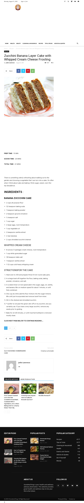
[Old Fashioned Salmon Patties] (34, 449)
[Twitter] (68, 1)
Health (12, 43)
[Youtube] (78, 1)
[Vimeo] (71, 1)
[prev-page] (5, 412)
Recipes (41, 43)
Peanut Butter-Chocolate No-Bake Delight (45, 457)
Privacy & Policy (62, 499)
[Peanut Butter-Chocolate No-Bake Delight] (34, 457)
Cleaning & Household (30, 43)
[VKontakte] (75, 1)
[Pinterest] (28, 71)
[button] (77, 43)
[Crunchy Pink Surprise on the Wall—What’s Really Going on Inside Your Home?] (8, 460)
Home (6, 43)
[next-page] (8, 412)
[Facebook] (64, 1)
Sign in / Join (24, 1)
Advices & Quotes (59, 43)
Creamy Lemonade (47, 351)
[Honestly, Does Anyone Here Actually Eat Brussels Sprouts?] (28, 389)
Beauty (18, 43)
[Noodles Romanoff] (46, 389)
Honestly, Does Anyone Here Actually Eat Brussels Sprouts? (28, 397)
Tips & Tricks (48, 43)
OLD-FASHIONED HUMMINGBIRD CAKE (15, 352)
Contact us (72, 499)
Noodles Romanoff (44, 395)
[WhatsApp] (33, 71)
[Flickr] (20, 367)
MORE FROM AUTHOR (28, 379)
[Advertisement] (42, 25)
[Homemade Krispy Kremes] (34, 441)
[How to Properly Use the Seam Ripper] (8, 452)
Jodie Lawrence (10, 62)
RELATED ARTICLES (11, 379)
